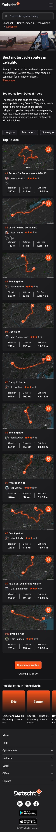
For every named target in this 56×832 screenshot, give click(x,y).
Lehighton (11, 26)
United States (24, 23)
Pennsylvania (43, 23)
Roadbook (8, 23)
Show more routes (28, 665)
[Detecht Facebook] (36, 804)
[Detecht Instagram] (28, 804)
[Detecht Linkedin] (20, 804)
